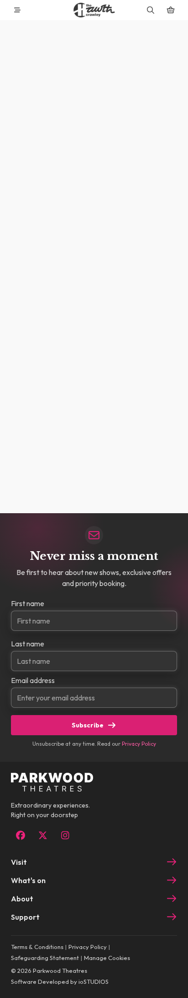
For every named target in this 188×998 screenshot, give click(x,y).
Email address (33, 680)
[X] (42, 835)
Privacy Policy (139, 743)
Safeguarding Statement (45, 957)
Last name (27, 643)
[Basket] (171, 10)
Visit (19, 862)
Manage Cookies (107, 957)
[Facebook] (20, 835)
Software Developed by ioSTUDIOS (60, 981)
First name (27, 603)
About (22, 898)
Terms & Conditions (37, 946)
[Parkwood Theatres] (94, 10)
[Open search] (151, 10)
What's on (28, 880)
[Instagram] (65, 835)
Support (25, 917)
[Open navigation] (17, 10)
